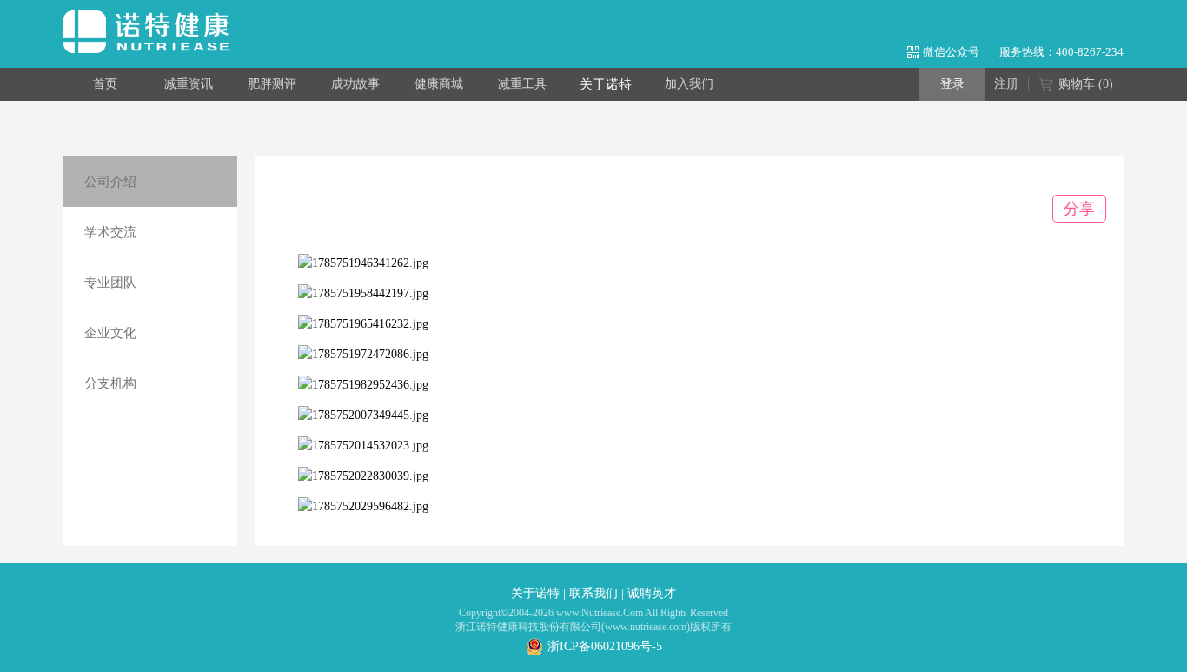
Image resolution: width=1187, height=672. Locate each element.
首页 (105, 83)
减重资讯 (188, 83)
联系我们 (593, 593)
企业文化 (110, 333)
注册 (1006, 83)
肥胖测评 (272, 83)
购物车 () (1085, 83)
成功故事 (355, 83)
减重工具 (522, 83)
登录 (952, 83)
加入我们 (689, 83)
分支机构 (110, 383)
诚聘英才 (651, 593)
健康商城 (438, 83)
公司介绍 (110, 182)
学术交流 (110, 232)
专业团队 (110, 282)
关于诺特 (606, 84)
